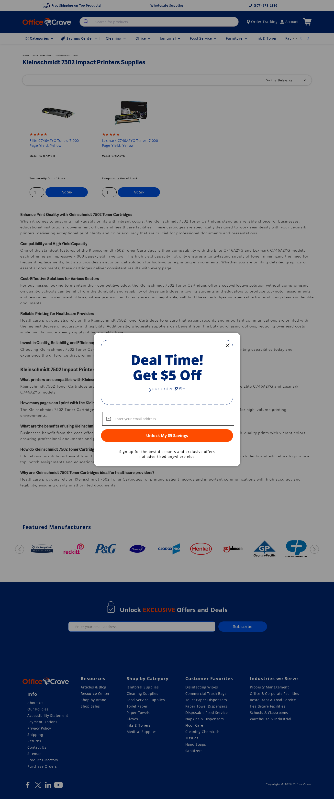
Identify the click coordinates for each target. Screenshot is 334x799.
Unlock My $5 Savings (167, 435)
